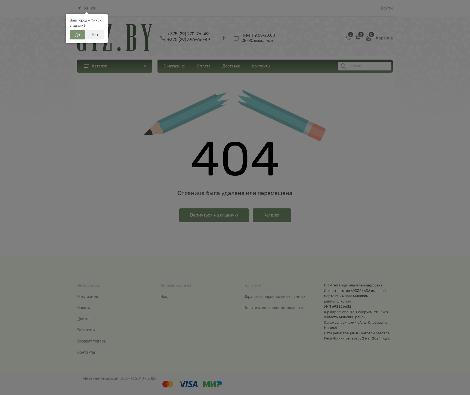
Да (77, 35)
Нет (95, 35)
